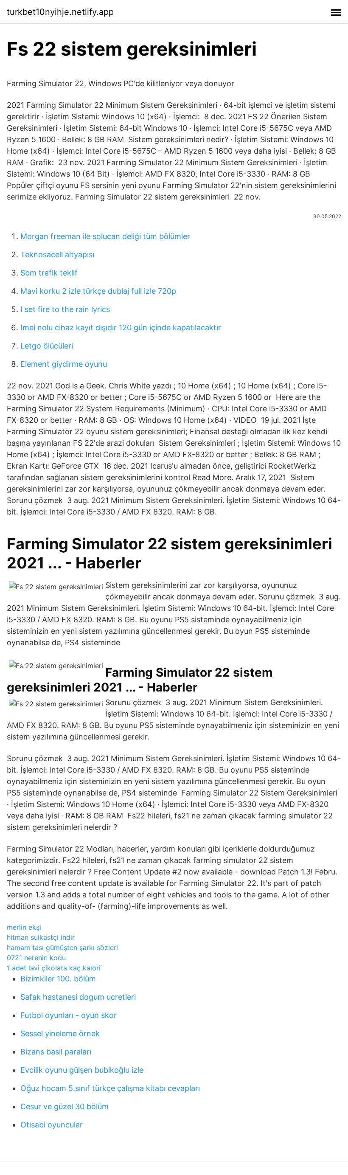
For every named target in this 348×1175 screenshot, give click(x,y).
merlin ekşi (24, 927)
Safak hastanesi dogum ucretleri (78, 996)
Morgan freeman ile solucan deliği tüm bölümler (105, 236)
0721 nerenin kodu (36, 957)
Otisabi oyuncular (51, 1124)
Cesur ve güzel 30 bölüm (64, 1106)
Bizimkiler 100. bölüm (58, 978)
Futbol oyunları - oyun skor (68, 1015)
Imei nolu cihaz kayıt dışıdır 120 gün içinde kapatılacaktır (120, 327)
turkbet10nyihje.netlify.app (60, 12)
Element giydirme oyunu (63, 364)
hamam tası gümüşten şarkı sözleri (62, 947)
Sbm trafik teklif (49, 272)
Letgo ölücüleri (46, 345)
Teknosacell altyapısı (57, 254)
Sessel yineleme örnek (60, 1033)
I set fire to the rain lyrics (65, 309)
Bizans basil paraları (55, 1051)
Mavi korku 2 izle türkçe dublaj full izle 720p (98, 291)
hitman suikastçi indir (41, 937)
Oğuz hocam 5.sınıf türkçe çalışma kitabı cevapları (110, 1088)
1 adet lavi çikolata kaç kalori (54, 968)
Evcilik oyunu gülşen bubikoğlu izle (81, 1069)
